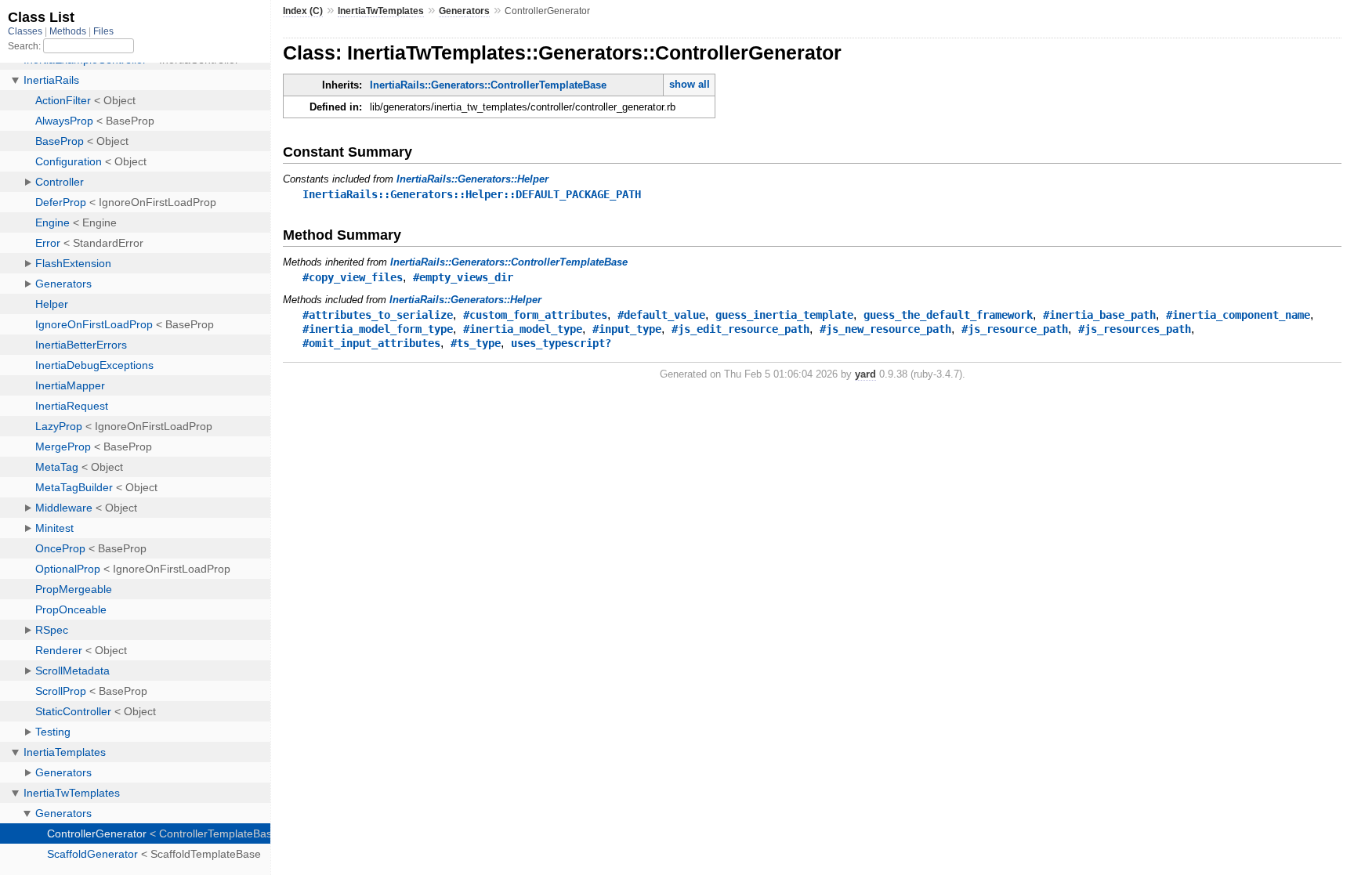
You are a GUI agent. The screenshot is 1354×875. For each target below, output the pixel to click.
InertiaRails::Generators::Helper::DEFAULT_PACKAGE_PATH (471, 194)
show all (689, 84)
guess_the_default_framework (948, 315)
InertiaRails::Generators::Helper (472, 179)
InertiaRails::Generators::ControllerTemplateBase (488, 85)
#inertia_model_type (522, 329)
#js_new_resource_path (885, 329)
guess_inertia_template (784, 315)
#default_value (661, 315)
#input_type (626, 329)
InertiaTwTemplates (381, 10)
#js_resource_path (1014, 329)
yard (865, 374)
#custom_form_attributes (535, 315)
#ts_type (476, 343)
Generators (464, 10)
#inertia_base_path (1099, 315)
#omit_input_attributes (371, 343)
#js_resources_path (1134, 329)
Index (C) (303, 10)
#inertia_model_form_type (377, 329)
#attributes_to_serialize (377, 315)
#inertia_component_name (1238, 315)
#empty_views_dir (463, 277)
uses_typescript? (561, 343)
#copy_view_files (352, 277)
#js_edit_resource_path (740, 329)
